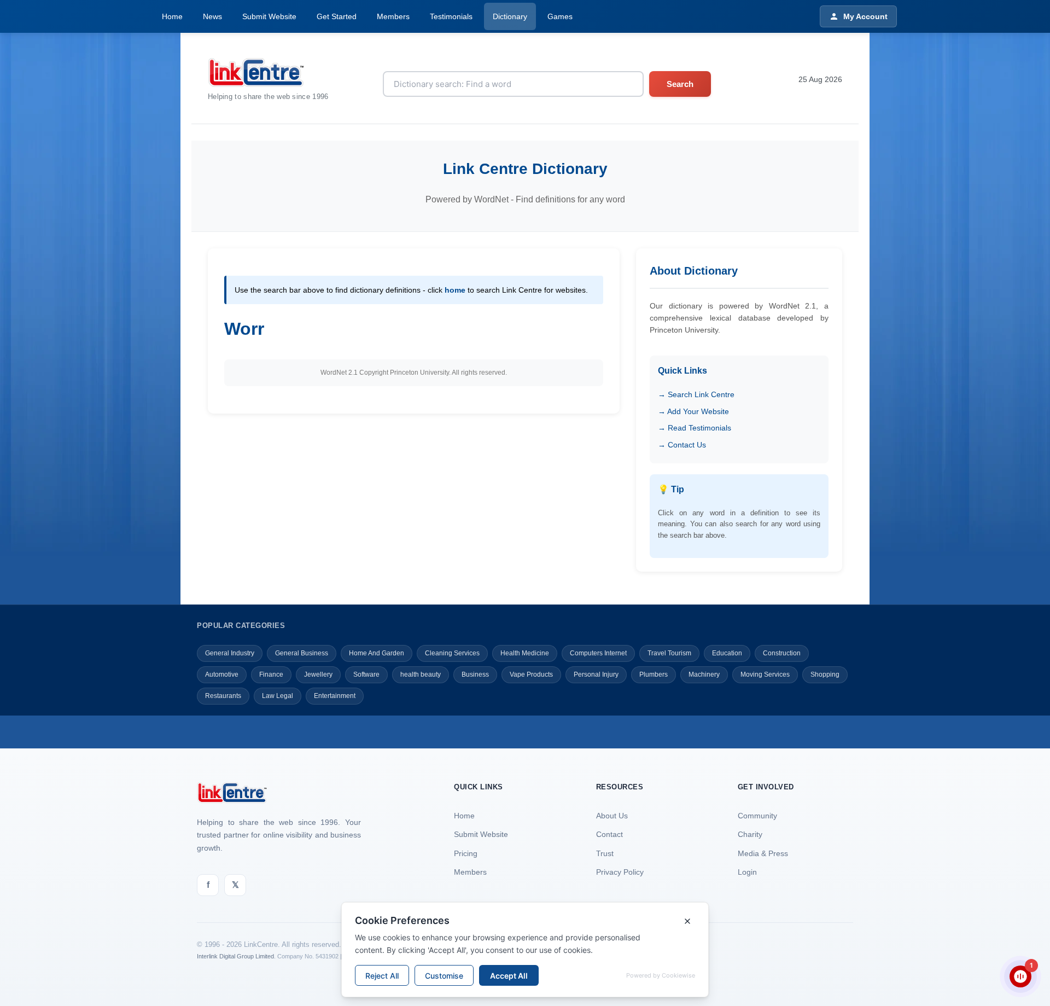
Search (680, 84)
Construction (782, 653)
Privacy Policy (620, 872)
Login (747, 872)
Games (560, 16)
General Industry (229, 653)
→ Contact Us (682, 444)
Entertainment (334, 696)
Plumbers (653, 674)
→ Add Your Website (693, 411)
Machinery (704, 674)
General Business (301, 653)
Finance (271, 674)
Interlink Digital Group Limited (235, 956)
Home (172, 16)
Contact (609, 834)
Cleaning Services (452, 653)
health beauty (420, 674)
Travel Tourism (669, 653)
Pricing (465, 853)
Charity (750, 834)
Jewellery (318, 674)
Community (757, 815)
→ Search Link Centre (696, 394)
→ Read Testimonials (694, 427)
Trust (605, 853)
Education (727, 653)
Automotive (221, 674)
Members (393, 16)
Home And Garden (376, 653)
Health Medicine (524, 653)
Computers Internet (598, 653)
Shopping (824, 674)
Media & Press (763, 853)
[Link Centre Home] (268, 72)
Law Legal (277, 696)
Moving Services (765, 674)
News (212, 16)
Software (366, 674)
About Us (612, 815)
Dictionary (510, 16)
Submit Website (269, 16)
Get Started (337, 16)
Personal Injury (596, 674)
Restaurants (223, 696)
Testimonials (451, 16)
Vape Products (531, 674)
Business (475, 674)
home (455, 290)
